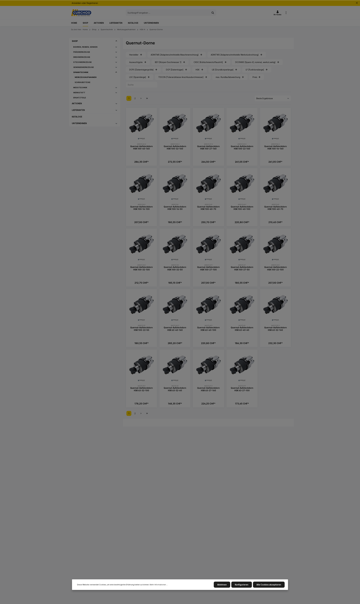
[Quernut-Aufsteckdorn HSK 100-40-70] (275, 183)
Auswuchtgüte (136, 62)
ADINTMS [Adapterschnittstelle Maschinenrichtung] (175, 55)
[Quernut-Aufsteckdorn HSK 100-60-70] (208, 183)
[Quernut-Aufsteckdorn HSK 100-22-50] (141, 304)
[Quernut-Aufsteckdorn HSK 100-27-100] (208, 244)
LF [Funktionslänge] (255, 69)
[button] (116, 41)
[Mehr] (286, 12)
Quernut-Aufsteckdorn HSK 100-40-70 (275, 207)
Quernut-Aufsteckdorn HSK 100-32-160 (175, 147)
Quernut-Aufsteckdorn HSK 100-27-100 (208, 268)
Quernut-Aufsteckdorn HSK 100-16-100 (141, 207)
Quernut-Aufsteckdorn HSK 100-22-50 (141, 328)
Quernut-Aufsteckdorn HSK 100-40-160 (141, 147)
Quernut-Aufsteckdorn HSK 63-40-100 (208, 328)
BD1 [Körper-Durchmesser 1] (168, 62)
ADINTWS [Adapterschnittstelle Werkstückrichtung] (235, 55)
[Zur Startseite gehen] (81, 12)
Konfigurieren (241, 584)
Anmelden (76, 3)
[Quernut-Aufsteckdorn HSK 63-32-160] (275, 304)
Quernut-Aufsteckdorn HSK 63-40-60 (242, 328)
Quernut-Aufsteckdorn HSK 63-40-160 (175, 328)
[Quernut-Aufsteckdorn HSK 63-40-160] (175, 304)
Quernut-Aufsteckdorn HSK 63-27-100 (242, 389)
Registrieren (92, 3)
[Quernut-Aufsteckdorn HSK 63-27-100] (242, 365)
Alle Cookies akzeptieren (268, 584)
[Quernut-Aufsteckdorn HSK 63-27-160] (208, 365)
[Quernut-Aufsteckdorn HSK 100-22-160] (242, 123)
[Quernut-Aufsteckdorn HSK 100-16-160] (275, 123)
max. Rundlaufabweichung (228, 77)
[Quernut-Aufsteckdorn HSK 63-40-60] (242, 304)
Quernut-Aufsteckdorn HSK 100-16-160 (275, 147)
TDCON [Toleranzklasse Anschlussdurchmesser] (180, 77)
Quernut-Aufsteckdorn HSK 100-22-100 (275, 268)
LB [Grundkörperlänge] (222, 69)
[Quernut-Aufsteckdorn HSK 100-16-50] (175, 183)
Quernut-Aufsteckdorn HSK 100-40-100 (242, 207)
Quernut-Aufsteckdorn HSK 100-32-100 (141, 268)
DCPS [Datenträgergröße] (141, 69)
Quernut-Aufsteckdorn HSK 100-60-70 (208, 207)
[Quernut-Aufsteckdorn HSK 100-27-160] (208, 123)
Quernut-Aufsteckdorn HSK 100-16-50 (175, 207)
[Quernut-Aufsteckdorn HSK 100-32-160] (175, 123)
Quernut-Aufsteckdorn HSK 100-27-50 (242, 268)
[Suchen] (213, 12)
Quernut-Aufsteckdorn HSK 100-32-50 (175, 268)
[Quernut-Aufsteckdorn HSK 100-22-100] (275, 244)
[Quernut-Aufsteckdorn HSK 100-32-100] (141, 244)
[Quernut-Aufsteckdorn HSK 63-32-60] (175, 365)
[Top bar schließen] (356, 2)
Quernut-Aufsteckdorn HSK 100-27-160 (208, 147)
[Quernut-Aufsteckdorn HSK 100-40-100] (242, 183)
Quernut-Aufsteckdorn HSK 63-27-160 (208, 389)
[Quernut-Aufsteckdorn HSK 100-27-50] (242, 244)
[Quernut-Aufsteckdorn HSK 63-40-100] (208, 304)
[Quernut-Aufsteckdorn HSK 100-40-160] (141, 123)
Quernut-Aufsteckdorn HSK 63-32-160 (275, 328)
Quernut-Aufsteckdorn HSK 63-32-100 (141, 389)
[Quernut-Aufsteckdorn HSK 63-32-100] (141, 365)
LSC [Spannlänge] (137, 77)
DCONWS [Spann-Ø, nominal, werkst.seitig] (255, 62)
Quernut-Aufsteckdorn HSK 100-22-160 (242, 147)
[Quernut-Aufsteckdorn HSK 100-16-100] (141, 183)
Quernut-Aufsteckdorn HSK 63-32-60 (175, 389)
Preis (255, 77)
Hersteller (133, 55)
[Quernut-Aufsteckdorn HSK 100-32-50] (175, 244)
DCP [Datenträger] (174, 69)
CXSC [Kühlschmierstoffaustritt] (208, 62)
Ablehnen (222, 584)
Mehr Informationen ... (159, 585)
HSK (198, 69)
